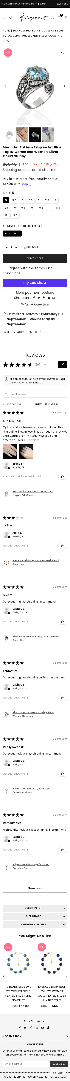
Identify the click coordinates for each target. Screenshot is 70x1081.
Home (6, 30)
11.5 (58, 208)
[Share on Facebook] (34, 297)
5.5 (14, 200)
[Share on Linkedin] (48, 297)
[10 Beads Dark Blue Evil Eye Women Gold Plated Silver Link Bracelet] (52, 962)
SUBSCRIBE (58, 1064)
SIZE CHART (33, 916)
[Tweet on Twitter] (38, 297)
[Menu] (4, 17)
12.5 (15, 215)
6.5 (30, 200)
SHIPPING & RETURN (33, 924)
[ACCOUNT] (52, 17)
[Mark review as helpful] (62, 477)
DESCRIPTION (34, 908)
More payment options (35, 292)
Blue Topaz (12, 233)
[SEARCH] (11, 17)
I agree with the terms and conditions (28, 270)
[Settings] (64, 17)
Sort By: (39, 403)
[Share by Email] (53, 297)
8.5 (7, 208)
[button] (59, 17)
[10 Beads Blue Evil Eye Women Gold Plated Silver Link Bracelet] (18, 962)
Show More (32, 440)
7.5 (47, 200)
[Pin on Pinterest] (43, 297)
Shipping (10, 170)
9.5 (23, 208)
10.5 (40, 208)
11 (50, 208)
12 (6, 215)
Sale (8, 52)
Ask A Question (36, 304)
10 (31, 208)
